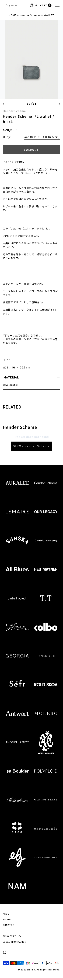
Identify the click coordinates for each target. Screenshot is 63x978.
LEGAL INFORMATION (14, 941)
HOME (12, 15)
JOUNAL (7, 919)
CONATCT (8, 924)
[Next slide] (58, 103)
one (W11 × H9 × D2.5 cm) (41, 137)
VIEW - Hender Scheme (31, 446)
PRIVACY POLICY (12, 936)
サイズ (7, 137)
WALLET (49, 15)
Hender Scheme (30, 15)
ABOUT (7, 913)
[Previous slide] (4, 103)
